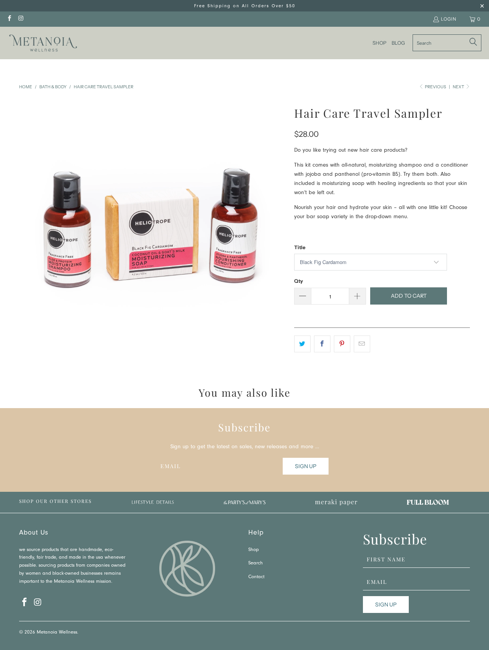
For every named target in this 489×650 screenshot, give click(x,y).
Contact (256, 577)
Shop (253, 550)
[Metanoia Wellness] (43, 43)
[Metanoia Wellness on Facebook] (9, 19)
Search (255, 563)
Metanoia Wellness (57, 632)
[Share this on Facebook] (322, 344)
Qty (298, 281)
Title (299, 247)
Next (459, 86)
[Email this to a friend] (362, 344)
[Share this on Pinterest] (342, 344)
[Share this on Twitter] (302, 344)
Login (449, 19)
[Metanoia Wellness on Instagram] (20, 19)
